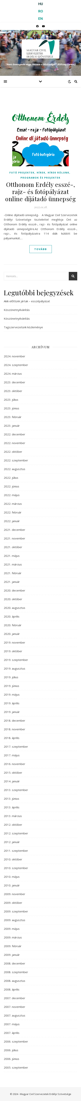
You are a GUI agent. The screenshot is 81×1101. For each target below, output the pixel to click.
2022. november (14, 443)
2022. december (14, 434)
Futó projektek (21, 172)
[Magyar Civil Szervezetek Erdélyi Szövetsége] (40, 48)
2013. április (11, 807)
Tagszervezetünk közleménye (23, 327)
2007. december (14, 998)
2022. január (12, 521)
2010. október (13, 859)
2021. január (12, 582)
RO (40, 11)
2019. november (14, 642)
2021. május (12, 556)
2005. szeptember (16, 1067)
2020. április (11, 616)
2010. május (12, 876)
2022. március (13, 504)
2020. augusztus (14, 608)
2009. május (12, 929)
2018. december (14, 720)
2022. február (12, 512)
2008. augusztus (14, 981)
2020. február (12, 625)
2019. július (11, 677)
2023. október (13, 391)
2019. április (11, 703)
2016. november (14, 764)
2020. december (14, 590)
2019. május (12, 694)
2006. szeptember (16, 1041)
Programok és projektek (40, 177)
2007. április (11, 1033)
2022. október (13, 451)
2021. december (14, 530)
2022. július (11, 478)
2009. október (13, 903)
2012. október (13, 824)
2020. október (13, 599)
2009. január (12, 955)
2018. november (14, 729)
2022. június (11, 486)
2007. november (14, 1007)
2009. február (12, 946)
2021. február (12, 573)
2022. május (12, 495)
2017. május (12, 755)
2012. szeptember (16, 833)
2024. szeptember (16, 365)
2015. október (13, 772)
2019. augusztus (14, 668)
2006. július (11, 1050)
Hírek (41, 172)
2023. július (11, 399)
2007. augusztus (14, 1015)
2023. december (14, 382)
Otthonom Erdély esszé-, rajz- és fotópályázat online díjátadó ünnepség (40, 191)
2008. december (14, 963)
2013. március (13, 816)
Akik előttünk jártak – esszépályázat (27, 301)
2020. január (12, 634)
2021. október (13, 547)
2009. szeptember (16, 911)
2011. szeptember (16, 850)
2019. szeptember (16, 660)
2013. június (11, 798)
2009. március (13, 937)
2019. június (11, 686)
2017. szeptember (16, 746)
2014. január (12, 781)
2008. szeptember (16, 972)
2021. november (14, 538)
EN (40, 18)
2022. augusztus (14, 469)
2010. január (12, 885)
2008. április (11, 989)
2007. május (12, 1024)
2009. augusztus (14, 920)
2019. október (13, 651)
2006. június (11, 1059)
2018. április (11, 738)
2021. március (13, 564)
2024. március (13, 373)
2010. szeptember (16, 868)
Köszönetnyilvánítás (17, 310)
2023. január (12, 425)
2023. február (12, 417)
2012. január (12, 842)
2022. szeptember (16, 460)
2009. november (14, 894)
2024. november (14, 356)
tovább (40, 249)
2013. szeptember (16, 790)
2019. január (12, 712)
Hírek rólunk (58, 172)
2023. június (11, 408)
